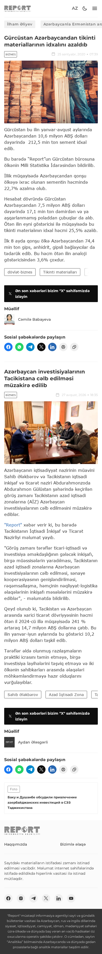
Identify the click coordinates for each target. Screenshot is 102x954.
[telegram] (30, 347)
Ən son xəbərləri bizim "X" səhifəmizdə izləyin (52, 293)
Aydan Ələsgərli (33, 742)
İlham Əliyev (19, 24)
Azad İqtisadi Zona (66, 694)
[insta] (21, 898)
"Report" (13, 524)
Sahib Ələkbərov (23, 694)
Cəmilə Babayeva (34, 319)
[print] (63, 347)
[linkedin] (52, 347)
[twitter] (41, 347)
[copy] (74, 347)
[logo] (17, 8)
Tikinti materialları (60, 272)
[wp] (19, 347)
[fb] (8, 347)
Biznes (10, 54)
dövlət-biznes (20, 272)
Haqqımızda (15, 844)
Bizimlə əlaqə (73, 844)
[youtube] (71, 898)
